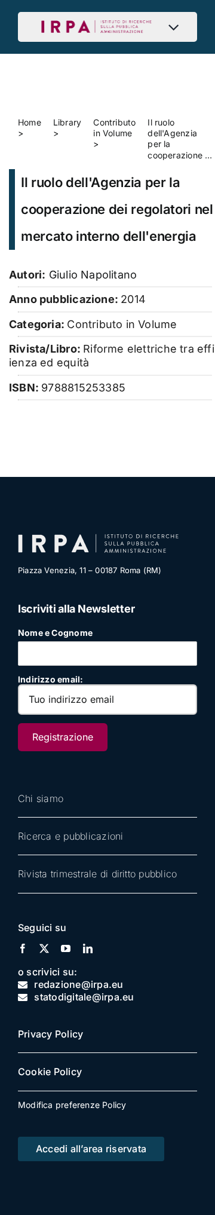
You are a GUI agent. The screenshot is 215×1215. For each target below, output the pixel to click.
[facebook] (22, 948)
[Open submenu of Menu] (176, 27)
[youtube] (65, 948)
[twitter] (44, 948)
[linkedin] (88, 948)
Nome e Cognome (55, 633)
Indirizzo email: (50, 679)
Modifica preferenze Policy (72, 1105)
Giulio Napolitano (93, 274)
